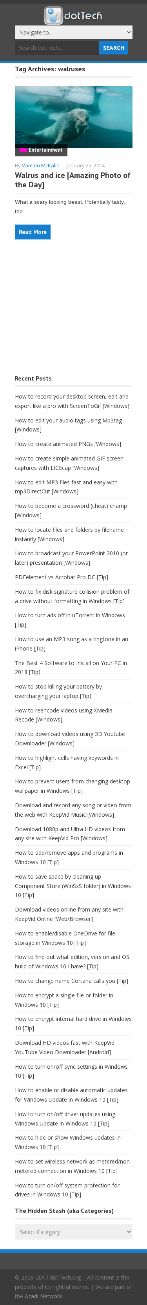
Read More (33, 232)
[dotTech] (73, 21)
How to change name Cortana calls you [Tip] (71, 980)
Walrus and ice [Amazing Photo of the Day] (73, 180)
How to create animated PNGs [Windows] (68, 444)
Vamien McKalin (41, 165)
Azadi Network (43, 1296)
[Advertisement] (73, 311)
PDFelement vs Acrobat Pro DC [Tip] (61, 577)
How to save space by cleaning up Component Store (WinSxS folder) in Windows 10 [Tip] (73, 886)
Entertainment (46, 150)
